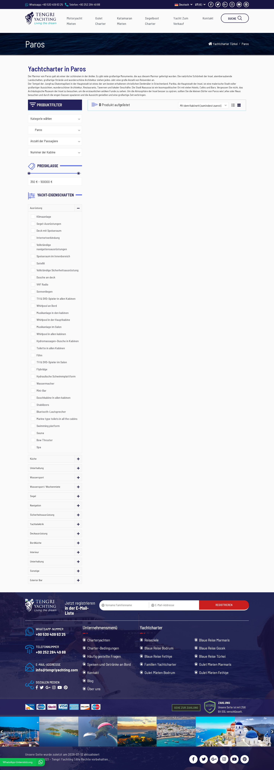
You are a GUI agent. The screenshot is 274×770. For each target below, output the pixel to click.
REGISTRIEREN (223, 605)
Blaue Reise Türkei (212, 656)
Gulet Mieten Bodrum (159, 672)
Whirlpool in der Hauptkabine (53, 319)
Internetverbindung (48, 237)
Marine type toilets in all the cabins (57, 418)
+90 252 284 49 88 (89, 4)
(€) (200, 4)
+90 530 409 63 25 (52, 4)
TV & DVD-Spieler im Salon (52, 362)
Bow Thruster (45, 440)
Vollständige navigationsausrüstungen (52, 247)
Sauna (40, 433)
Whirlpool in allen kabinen (51, 334)
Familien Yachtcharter (160, 664)
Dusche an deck (46, 277)
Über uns (93, 688)
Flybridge (42, 369)
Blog (90, 680)
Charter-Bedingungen (103, 648)
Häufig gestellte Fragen (104, 656)
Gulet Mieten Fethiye (214, 672)
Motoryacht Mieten (74, 21)
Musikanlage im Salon (49, 326)
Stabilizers (43, 404)
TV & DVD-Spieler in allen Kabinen (56, 298)
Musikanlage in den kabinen (53, 312)
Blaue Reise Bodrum (158, 648)
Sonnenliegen (45, 291)
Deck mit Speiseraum (49, 230)
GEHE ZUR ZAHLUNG (186, 707)
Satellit (41, 263)
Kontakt (208, 18)
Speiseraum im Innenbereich (53, 256)
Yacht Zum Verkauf (180, 21)
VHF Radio (42, 284)
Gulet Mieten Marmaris (215, 664)
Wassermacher (45, 383)
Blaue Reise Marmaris (214, 640)
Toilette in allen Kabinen (51, 348)
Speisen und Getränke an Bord (109, 664)
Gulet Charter (100, 21)
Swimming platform (48, 426)
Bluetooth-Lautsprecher (51, 411)
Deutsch (184, 4)
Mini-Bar (41, 390)
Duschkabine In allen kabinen (53, 397)
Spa (39, 447)
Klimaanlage (44, 216)
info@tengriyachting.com (57, 669)
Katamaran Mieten (124, 21)
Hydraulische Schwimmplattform (56, 376)
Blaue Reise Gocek (212, 648)
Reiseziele (151, 640)
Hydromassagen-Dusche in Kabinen (58, 341)
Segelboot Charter (152, 21)
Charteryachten (98, 640)
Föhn (39, 355)
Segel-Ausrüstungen (49, 223)
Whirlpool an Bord (47, 305)
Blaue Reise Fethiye (158, 656)
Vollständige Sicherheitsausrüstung (57, 270)
